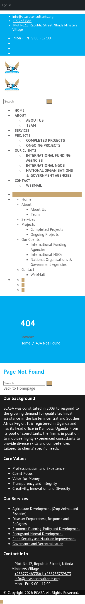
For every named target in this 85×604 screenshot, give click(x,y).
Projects (23, 135)
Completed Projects (45, 140)
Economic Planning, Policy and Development (46, 528)
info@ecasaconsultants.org (32, 16)
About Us (35, 120)
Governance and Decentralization (37, 543)
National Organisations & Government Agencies (49, 173)
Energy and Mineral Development (37, 533)
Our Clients (25, 150)
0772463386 (22, 21)
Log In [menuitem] (6, 5)
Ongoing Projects (43, 145)
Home (19, 110)
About (21, 115)
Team (31, 125)
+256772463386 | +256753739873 (43, 573)
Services (22, 130)
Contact (22, 180)
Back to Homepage (19, 388)
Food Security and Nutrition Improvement (44, 538)
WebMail (34, 185)
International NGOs (45, 165)
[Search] (49, 101)
